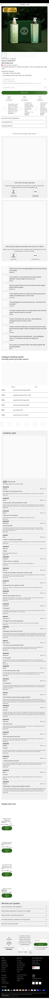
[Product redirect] (6, 812)
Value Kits (3, 967)
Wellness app (35, 962)
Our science (19, 962)
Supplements (4, 964)
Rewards (3, 979)
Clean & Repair (4, 966)
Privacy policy (20, 977)
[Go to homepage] (24, 5)
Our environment (21, 966)
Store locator (20, 969)
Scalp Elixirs (4, 962)
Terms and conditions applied (5, 995)
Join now (40, 944)
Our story (19, 960)
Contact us (4, 981)
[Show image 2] (9, 55)
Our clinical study (21, 964)
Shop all (3, 969)
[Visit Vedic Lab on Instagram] (33, 976)
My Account (4, 977)
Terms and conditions (22, 975)
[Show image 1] (4, 55)
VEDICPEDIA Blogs (36, 964)
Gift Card (3, 971)
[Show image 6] (29, 55)
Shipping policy (20, 978)
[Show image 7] (34, 55)
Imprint (18, 980)
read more (5, 494)
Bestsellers (3, 960)
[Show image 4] (19, 55)
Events (18, 971)
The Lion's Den (20, 967)
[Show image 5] (24, 55)
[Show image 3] (14, 55)
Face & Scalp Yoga (36, 960)
